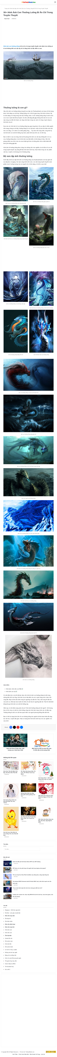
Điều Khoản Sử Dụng (35, 1054)
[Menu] (55, 2)
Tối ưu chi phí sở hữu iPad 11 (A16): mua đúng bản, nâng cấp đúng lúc (31, 874)
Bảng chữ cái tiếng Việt (10, 955)
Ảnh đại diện (8, 935)
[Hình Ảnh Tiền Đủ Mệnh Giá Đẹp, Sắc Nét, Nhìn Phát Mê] (11, 765)
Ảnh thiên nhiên (8, 921)
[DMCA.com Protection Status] (51, 1052)
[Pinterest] (17, 727)
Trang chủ (6, 8)
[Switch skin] (2, 2)
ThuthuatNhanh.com (30, 1051)
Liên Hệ (43, 1054)
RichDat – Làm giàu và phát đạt (12, 913)
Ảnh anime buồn (9, 946)
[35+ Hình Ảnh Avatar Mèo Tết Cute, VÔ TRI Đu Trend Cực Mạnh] (28, 765)
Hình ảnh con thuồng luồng (11, 46)
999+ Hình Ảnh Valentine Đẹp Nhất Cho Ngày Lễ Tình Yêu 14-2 (45, 797)
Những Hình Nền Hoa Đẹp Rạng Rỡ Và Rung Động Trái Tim (28, 795)
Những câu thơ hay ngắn (11, 952)
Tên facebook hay (9, 966)
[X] (14, 727)
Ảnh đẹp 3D (8, 918)
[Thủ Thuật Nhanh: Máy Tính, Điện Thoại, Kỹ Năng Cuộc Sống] (28, 2)
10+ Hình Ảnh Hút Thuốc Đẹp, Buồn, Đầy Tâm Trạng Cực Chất (28, 818)
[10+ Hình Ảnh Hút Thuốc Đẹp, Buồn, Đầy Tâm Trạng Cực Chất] (28, 811)
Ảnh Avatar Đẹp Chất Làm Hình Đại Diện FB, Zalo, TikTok (9, 801)
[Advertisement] (28, 32)
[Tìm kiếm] (52, 2)
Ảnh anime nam (9, 941)
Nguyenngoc (7, 18)
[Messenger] (21, 727)
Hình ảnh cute (8, 929)
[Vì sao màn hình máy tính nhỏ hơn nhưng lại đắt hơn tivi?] (7, 890)
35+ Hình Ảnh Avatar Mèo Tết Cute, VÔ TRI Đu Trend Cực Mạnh (28, 773)
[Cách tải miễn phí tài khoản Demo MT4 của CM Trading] (7, 863)
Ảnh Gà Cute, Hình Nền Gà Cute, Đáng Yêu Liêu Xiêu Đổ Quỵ (10, 834)
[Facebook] (10, 727)
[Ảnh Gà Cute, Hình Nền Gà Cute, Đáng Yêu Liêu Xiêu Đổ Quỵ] (11, 819)
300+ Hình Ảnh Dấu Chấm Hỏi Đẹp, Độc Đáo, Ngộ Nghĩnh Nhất (45, 821)
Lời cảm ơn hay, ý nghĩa (11, 949)
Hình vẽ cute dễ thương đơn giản (13, 958)
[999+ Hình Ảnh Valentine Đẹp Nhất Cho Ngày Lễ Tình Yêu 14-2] (46, 788)
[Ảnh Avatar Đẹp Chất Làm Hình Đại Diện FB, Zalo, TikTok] (11, 790)
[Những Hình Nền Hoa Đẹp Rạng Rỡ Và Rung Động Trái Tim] (28, 787)
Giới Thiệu (15, 1054)
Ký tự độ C (7, 969)
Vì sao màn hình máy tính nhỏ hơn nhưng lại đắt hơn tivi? (27, 888)
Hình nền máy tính (9, 927)
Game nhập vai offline (10, 963)
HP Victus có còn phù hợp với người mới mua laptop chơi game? (29, 868)
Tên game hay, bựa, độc (11, 961)
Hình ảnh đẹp (13, 8)
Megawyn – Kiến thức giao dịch (12, 910)
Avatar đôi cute (8, 938)
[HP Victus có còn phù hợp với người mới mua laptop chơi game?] (7, 870)
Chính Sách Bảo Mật (24, 1054)
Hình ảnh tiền (8, 944)
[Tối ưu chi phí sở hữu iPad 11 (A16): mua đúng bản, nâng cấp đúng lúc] (7, 876)
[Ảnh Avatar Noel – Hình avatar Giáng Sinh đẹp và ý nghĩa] (46, 768)
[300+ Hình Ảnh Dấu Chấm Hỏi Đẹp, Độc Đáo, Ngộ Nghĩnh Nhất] (46, 812)
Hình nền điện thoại (10, 924)
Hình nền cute (8, 932)
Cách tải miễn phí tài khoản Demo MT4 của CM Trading (26, 861)
